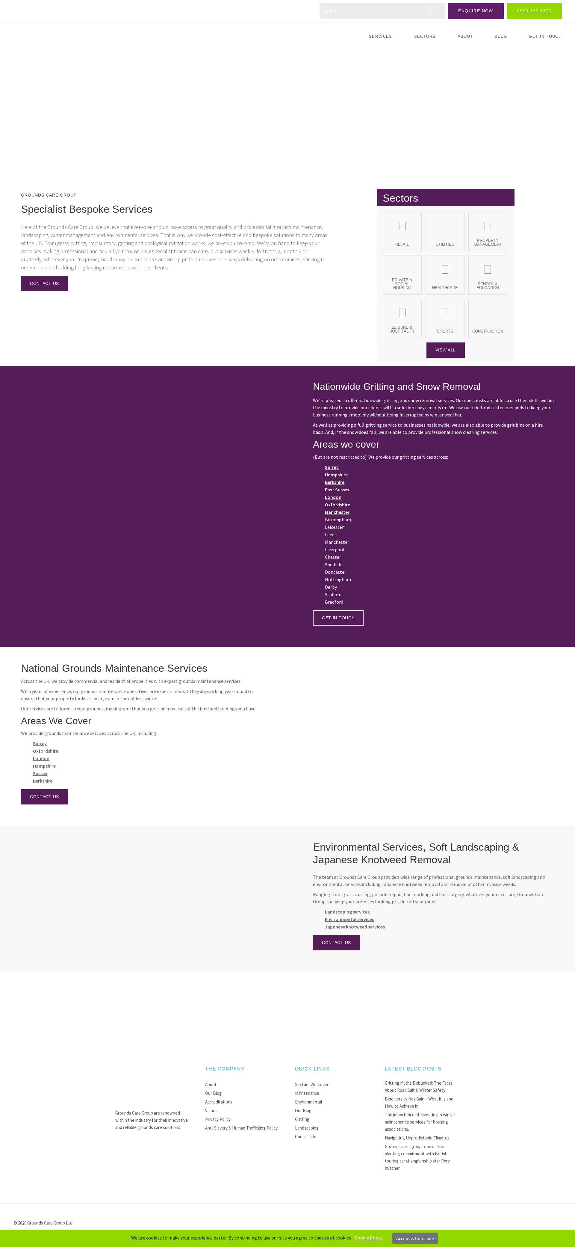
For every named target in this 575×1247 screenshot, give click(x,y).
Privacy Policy (218, 1119)
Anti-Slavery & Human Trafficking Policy (241, 1128)
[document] (287, 1238)
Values (211, 1110)
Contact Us (305, 1136)
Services (380, 36)
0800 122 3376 (534, 10)
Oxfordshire (337, 505)
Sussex (40, 773)
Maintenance (307, 1093)
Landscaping (307, 1128)
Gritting (302, 1119)
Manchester (337, 512)
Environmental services (349, 919)
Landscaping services (347, 912)
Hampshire (336, 475)
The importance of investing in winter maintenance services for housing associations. (420, 1122)
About (465, 36)
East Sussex (337, 490)
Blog (501, 36)
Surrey (332, 467)
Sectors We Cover (312, 1084)
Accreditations (218, 1102)
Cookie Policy (368, 1238)
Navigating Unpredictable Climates (417, 1138)
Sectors (425, 36)
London (333, 497)
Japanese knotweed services (355, 927)
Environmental (308, 1102)
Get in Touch (545, 36)
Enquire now (475, 10)
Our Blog (213, 1093)
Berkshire (334, 482)
